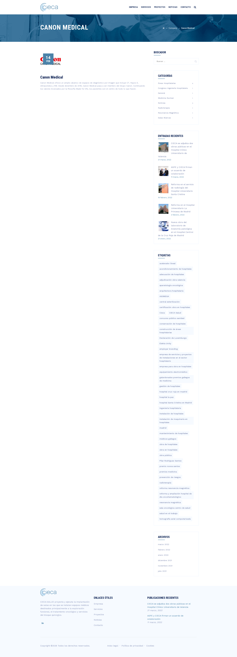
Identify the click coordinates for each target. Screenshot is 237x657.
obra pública (166, 455)
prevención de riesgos (170, 477)
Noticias (173, 7)
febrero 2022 (164, 550)
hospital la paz (167, 397)
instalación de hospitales (171, 414)
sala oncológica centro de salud (175, 508)
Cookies (150, 646)
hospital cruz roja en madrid (173, 392)
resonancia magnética (170, 502)
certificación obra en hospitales (175, 307)
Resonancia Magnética (168, 113)
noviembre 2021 (165, 566)
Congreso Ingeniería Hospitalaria (173, 88)
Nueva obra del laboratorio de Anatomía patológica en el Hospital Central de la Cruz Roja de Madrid (175, 229)
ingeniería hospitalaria (170, 408)
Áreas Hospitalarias (167, 83)
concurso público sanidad (172, 318)
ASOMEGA (164, 296)
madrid (163, 428)
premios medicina (168, 472)
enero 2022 (163, 555)
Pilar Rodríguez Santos (170, 461)
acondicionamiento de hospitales (175, 269)
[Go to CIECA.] (163, 28)
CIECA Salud (175, 313)
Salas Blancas (164, 118)
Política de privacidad (132, 646)
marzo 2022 (163, 544)
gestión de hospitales (170, 386)
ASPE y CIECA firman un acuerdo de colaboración (181, 170)
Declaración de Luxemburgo (173, 338)
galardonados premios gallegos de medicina (175, 379)
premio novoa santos (170, 466)
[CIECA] (49, 7)
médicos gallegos (168, 439)
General (161, 93)
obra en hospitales (168, 450)
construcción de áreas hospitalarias (170, 331)
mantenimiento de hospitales (174, 433)
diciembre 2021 (165, 560)
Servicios (146, 7)
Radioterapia (164, 108)
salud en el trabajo (168, 513)
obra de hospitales (168, 444)
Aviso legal (112, 646)
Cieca (162, 313)
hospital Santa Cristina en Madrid (176, 403)
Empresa (133, 7)
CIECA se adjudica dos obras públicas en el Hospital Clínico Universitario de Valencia (175, 150)
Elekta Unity (165, 343)
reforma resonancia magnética (174, 488)
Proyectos (159, 7)
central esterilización (170, 302)
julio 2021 (162, 571)
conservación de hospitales (173, 324)
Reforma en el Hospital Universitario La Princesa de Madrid (182, 208)
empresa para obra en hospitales (175, 366)
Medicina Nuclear (166, 98)
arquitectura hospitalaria (171, 291)
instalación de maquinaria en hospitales (173, 420)
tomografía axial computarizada (175, 519)
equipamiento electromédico (173, 372)
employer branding (169, 349)
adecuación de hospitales (172, 274)
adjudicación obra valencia (172, 280)
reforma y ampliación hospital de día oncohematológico (176, 495)
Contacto (186, 7)
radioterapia (165, 483)
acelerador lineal (167, 263)
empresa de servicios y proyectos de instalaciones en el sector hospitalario (175, 357)
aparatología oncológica (171, 285)
